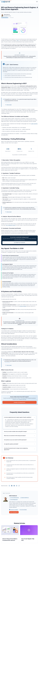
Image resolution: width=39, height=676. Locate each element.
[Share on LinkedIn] (12, 486)
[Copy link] (19, 486)
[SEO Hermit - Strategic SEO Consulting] (5, 2)
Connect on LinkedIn (14, 509)
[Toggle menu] (37, 2)
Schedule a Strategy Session (19, 402)
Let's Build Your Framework (19, 242)
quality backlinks (34, 123)
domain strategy (23, 306)
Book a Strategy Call (14, 512)
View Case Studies (23, 509)
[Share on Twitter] (9, 486)
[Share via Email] (17, 486)
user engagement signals (10, 225)
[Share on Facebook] (14, 486)
